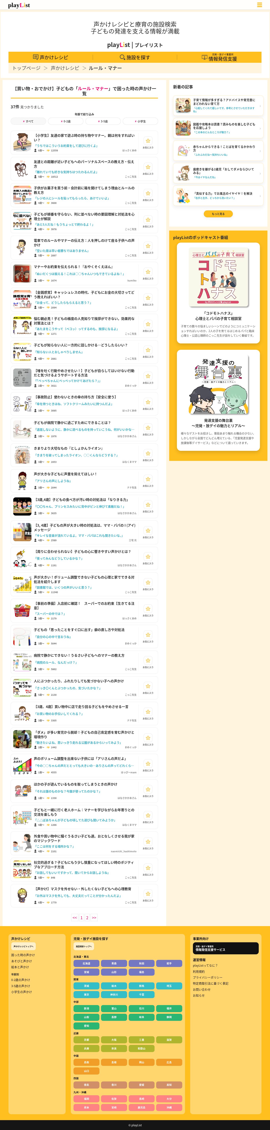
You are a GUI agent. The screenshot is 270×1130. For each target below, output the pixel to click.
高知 (169, 1085)
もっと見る (218, 214)
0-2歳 (66, 121)
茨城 (86, 986)
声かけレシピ (65, 68)
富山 (114, 1008)
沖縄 (169, 1107)
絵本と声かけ (20, 967)
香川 (114, 1085)
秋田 (141, 963)
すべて (28, 121)
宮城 (86, 972)
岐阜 (141, 1017)
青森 (114, 963)
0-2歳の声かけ (20, 980)
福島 (141, 972)
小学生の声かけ (21, 992)
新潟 (86, 1008)
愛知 (86, 1026)
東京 (86, 994)
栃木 (114, 986)
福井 (169, 1008)
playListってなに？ (205, 965)
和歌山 (141, 1048)
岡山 (141, 1062)
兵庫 (86, 1048)
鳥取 (86, 1062)
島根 (114, 1062)
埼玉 (169, 986)
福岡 (86, 1099)
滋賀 (169, 1040)
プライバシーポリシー (208, 977)
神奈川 (114, 994)
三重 (141, 1040)
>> (94, 917)
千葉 (141, 994)
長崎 (141, 1099)
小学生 (140, 121)
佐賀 (114, 1099)
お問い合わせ (202, 989)
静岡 (169, 1017)
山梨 (86, 1017)
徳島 (86, 1085)
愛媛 (141, 1085)
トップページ (26, 68)
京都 (86, 1040)
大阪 (114, 1040)
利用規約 (199, 971)
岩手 (169, 963)
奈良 (114, 1048)
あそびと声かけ (21, 961)
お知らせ (199, 995)
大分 (169, 1099)
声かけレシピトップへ (23, 946)
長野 (114, 1017)
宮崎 (114, 1107)
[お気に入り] (148, 140)
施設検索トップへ (84, 946)
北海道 (86, 963)
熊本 (86, 1107)
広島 (169, 1062)
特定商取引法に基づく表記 (210, 983)
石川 (141, 1008)
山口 (86, 1071)
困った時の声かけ (23, 955)
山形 (114, 972)
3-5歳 (103, 121)
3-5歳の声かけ (20, 986)
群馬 (141, 986)
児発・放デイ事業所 (210, 948)
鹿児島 (141, 1107)
